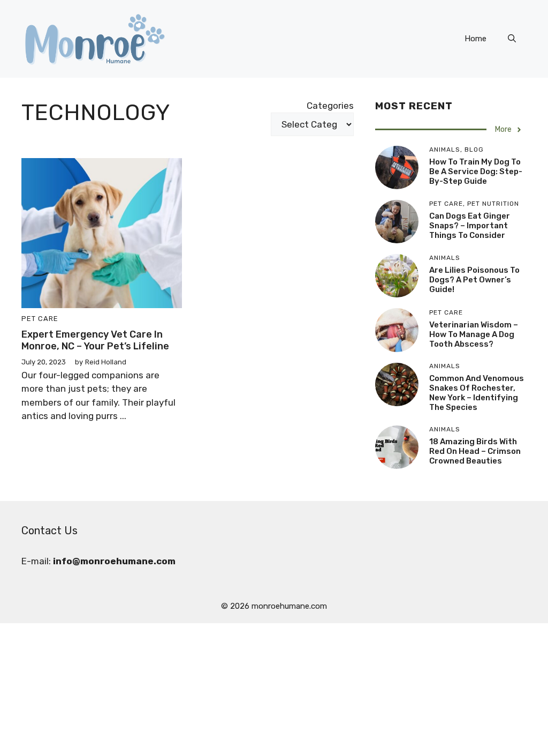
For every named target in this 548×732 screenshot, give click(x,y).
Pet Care (39, 319)
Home (475, 38)
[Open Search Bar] (512, 39)
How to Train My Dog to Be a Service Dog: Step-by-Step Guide (475, 171)
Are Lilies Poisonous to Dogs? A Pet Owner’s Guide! (474, 279)
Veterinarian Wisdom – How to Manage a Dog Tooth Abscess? (473, 334)
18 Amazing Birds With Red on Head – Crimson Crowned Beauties (475, 451)
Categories (330, 105)
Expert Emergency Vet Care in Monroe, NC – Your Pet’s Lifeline (95, 340)
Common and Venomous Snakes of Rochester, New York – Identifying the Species (476, 393)
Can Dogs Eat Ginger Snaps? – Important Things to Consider (469, 225)
